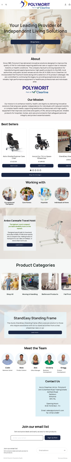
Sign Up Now (52, 438)
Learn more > (20, 245)
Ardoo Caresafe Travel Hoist (20, 220)
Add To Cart (14, 166)
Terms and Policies (62, 458)
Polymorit (10, 458)
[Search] (6, 5)
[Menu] (2, 4)
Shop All (10, 294)
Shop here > (35, 42)
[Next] (67, 149)
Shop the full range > (35, 175)
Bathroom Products (50, 294)
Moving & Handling (30, 294)
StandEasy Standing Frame (35, 318)
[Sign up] (64, 450)
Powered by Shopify (17, 458)
